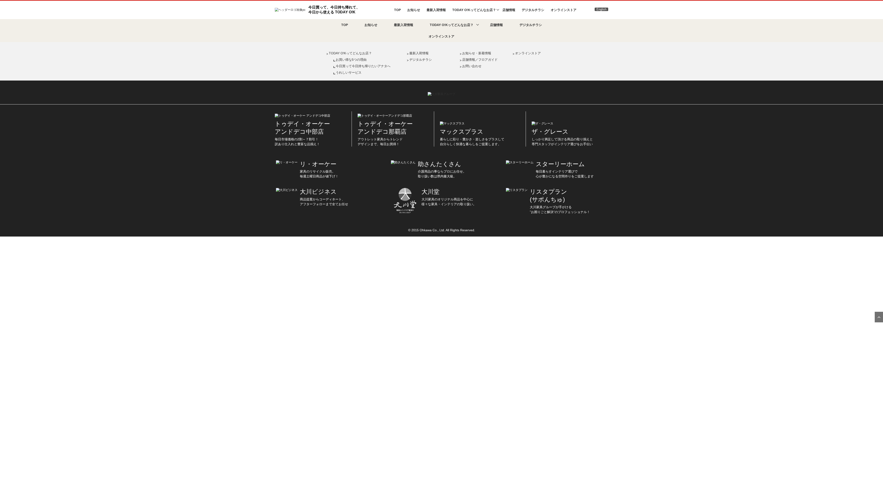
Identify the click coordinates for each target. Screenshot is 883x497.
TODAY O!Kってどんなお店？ (350, 53)
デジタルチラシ (533, 10)
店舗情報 (508, 10)
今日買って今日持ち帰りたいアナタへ (363, 66)
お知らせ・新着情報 (476, 53)
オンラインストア (563, 10)
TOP (397, 10)
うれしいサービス (348, 72)
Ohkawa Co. (429, 230)
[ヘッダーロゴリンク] (290, 9)
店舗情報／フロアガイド (480, 59)
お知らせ (413, 10)
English (601, 9)
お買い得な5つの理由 (351, 59)
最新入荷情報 (436, 10)
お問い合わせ (472, 66)
